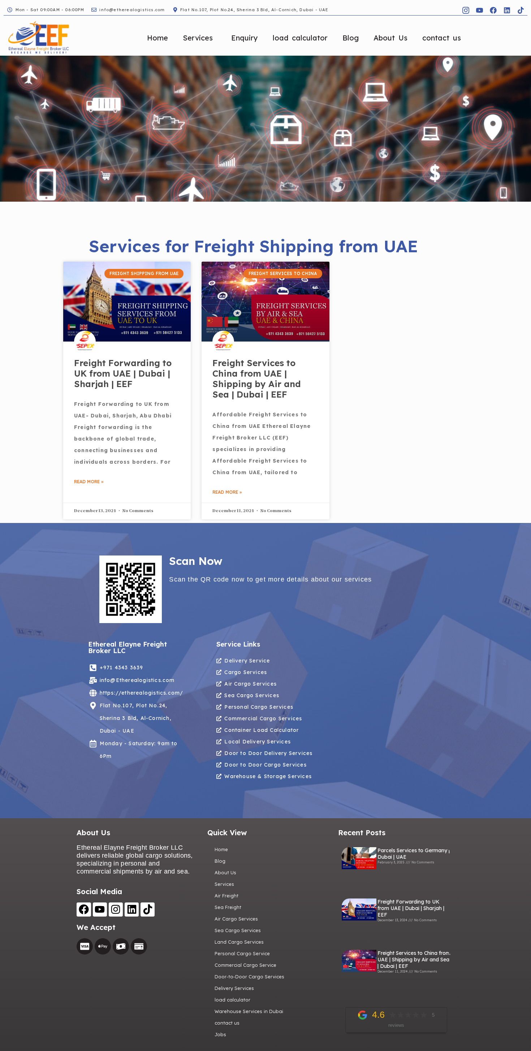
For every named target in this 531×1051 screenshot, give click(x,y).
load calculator (300, 37)
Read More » (88, 481)
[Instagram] (116, 909)
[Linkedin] (507, 10)
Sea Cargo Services (238, 930)
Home (157, 37)
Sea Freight (228, 907)
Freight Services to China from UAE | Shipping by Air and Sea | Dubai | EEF (256, 378)
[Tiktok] (520, 10)
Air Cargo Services (236, 919)
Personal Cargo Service (242, 953)
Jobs (220, 1034)
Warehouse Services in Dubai (249, 1011)
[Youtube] (100, 909)
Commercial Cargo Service (245, 965)
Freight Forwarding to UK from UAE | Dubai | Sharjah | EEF (123, 373)
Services (198, 37)
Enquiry (244, 37)
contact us (441, 37)
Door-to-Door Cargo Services (249, 976)
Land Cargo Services (239, 942)
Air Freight (226, 895)
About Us (390, 37)
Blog (350, 37)
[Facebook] (493, 10)
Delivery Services (234, 988)
